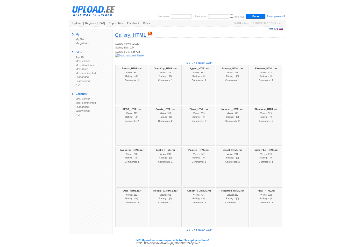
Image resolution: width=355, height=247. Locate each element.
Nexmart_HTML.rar (232, 109)
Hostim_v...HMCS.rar (165, 190)
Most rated (82, 69)
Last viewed (83, 81)
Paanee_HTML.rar (198, 150)
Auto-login (239, 16)
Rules (146, 23)
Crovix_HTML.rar (165, 109)
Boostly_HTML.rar (232, 68)
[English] (276, 29)
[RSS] (150, 35)
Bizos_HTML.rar (199, 109)
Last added (82, 76)
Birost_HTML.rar (232, 150)
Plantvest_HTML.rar (266, 109)
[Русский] (281, 29)
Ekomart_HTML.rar (266, 68)
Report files (116, 23)
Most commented (86, 73)
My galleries (83, 43)
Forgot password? (276, 16)
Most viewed (83, 61)
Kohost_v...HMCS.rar (199, 190)
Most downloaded (86, 65)
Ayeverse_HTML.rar (131, 150)
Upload (77, 23)
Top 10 (80, 57)
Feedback (133, 23)
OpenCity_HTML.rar (165, 68)
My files (80, 39)
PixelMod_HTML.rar (232, 190)
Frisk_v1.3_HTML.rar (266, 150)
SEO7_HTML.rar (131, 109)
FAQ (102, 23)
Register (90, 23)
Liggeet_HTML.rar (199, 68)
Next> (201, 62)
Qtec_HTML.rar (132, 190)
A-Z (78, 84)
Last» (209, 62)
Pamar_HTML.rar (132, 68)
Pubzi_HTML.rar (266, 190)
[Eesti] (271, 29)
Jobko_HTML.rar (165, 150)
